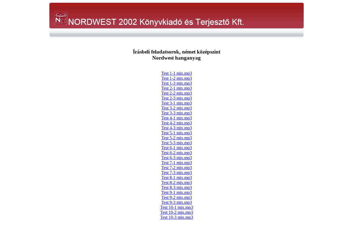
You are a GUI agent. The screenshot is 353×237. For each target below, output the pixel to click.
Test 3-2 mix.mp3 (176, 108)
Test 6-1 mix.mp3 (176, 147)
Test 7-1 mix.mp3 (176, 162)
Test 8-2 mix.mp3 (176, 182)
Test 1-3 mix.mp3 (176, 83)
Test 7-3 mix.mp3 (176, 172)
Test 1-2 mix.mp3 (176, 78)
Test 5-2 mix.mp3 (176, 137)
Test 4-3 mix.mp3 (176, 128)
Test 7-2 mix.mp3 (176, 167)
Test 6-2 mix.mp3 (176, 152)
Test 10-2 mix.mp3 (176, 212)
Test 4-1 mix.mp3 (176, 118)
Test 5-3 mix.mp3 (176, 142)
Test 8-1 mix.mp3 (176, 177)
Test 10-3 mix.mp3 (176, 217)
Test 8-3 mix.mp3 (176, 187)
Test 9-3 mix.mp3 (176, 202)
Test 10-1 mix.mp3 (176, 207)
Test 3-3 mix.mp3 (176, 113)
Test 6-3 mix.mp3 (176, 157)
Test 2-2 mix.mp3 (176, 93)
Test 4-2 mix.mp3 (176, 123)
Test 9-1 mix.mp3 (176, 192)
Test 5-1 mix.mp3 (176, 133)
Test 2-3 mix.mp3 (176, 98)
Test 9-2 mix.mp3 (176, 197)
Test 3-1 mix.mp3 (176, 103)
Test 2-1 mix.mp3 (176, 88)
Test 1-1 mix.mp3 (176, 73)
